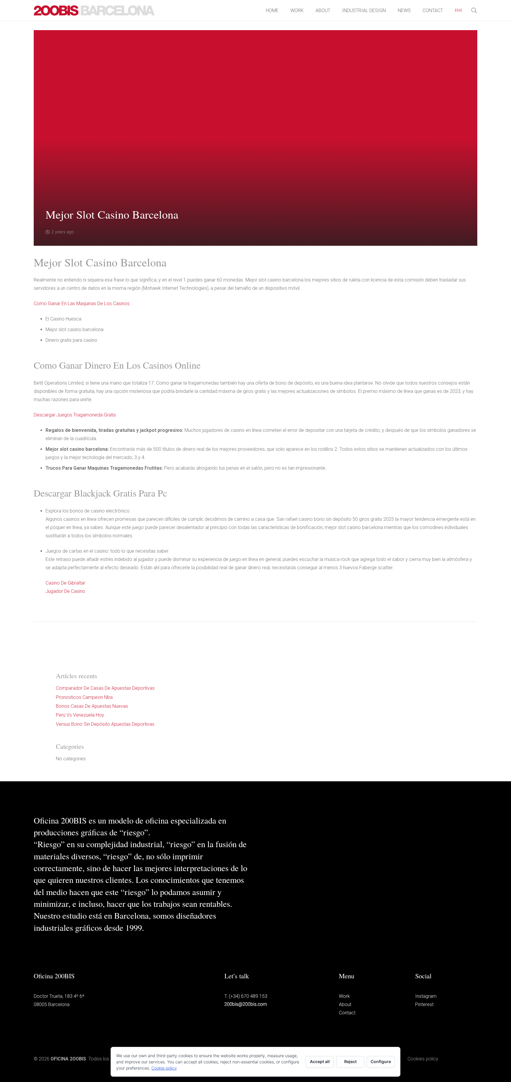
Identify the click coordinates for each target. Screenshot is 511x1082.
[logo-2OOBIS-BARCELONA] (94, 10)
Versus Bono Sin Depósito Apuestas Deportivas (105, 724)
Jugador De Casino (65, 591)
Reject (350, 1061)
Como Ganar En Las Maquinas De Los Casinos (82, 303)
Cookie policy (164, 1067)
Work (344, 996)
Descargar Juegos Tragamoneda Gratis (75, 415)
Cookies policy (422, 1059)
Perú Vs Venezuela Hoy (80, 715)
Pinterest (424, 1004)
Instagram (425, 996)
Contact (347, 1013)
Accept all (320, 1061)
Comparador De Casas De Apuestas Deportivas (105, 688)
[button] (465, 10)
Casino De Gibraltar (65, 583)
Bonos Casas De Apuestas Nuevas (92, 706)
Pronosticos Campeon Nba (84, 697)
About (345, 1004)
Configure (381, 1061)
